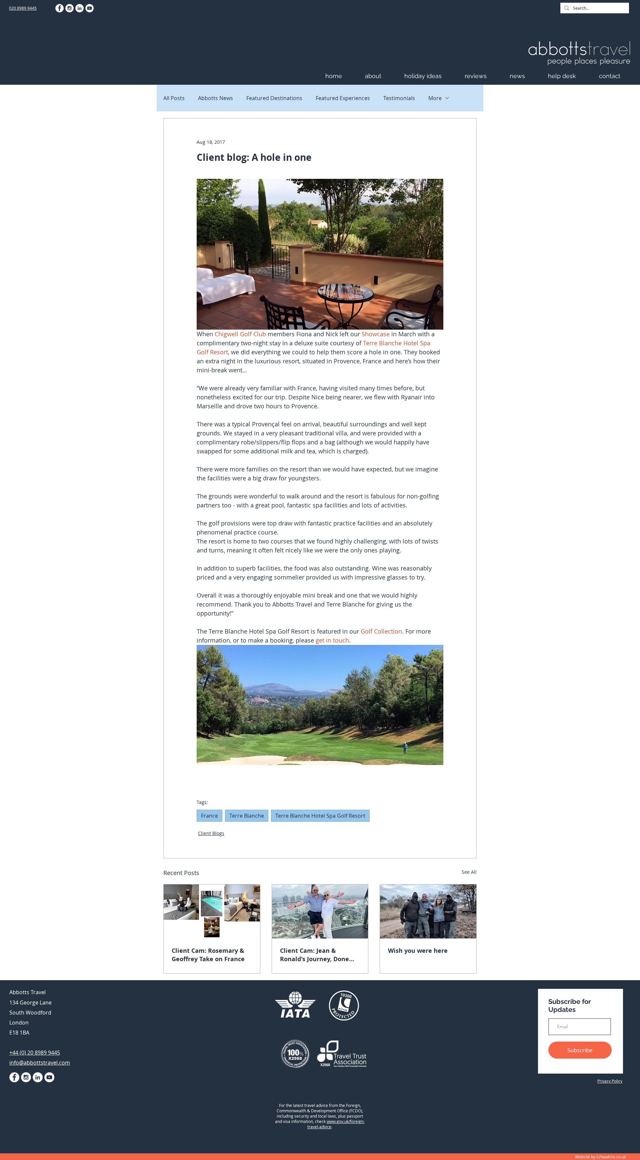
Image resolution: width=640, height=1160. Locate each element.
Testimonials (399, 98)
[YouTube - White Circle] (89, 8)
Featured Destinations (274, 98)
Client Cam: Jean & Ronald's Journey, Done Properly (314, 954)
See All (469, 872)
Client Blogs (211, 833)
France (209, 815)
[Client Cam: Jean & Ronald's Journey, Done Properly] (320, 911)
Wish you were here (418, 950)
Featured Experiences (343, 98)
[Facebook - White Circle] (59, 8)
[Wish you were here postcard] (428, 911)
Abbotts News (215, 98)
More (435, 98)
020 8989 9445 (23, 8)
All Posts (174, 98)
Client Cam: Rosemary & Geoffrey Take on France (208, 954)
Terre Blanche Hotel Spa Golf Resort (320, 815)
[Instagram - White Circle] (69, 8)
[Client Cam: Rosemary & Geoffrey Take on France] (212, 911)
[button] (381, 76)
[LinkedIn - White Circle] (79, 8)
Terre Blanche (246, 815)
